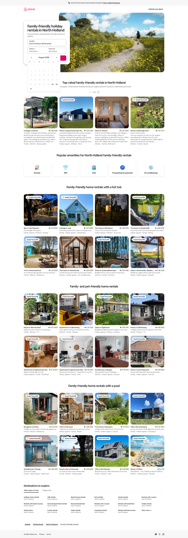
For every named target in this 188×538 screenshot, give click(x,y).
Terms (48, 534)
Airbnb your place (155, 9)
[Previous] (90, 92)
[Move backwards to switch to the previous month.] (31, 57)
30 (57, 84)
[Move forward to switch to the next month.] (56, 57)
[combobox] (47, 43)
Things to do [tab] (46, 490)
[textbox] (37, 51)
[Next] (98, 92)
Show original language (111, 3)
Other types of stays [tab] (31, 490)
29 (52, 84)
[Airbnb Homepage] (29, 9)
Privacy (41, 534)
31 (31, 89)
